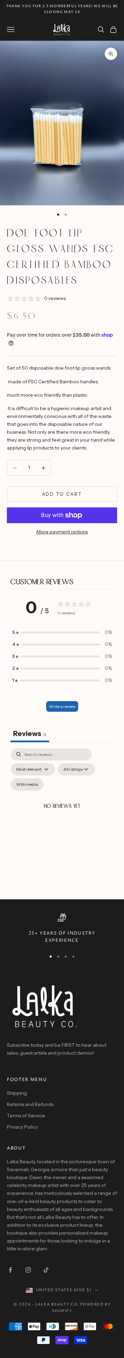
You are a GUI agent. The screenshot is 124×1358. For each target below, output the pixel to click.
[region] (62, 929)
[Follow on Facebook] (10, 1269)
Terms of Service (26, 1116)
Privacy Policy (22, 1127)
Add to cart (62, 494)
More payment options (62, 532)
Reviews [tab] (29, 734)
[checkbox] (27, 784)
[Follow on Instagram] (28, 1269)
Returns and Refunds (30, 1104)
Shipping (17, 1093)
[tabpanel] (62, 815)
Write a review (62, 706)
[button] (62, 632)
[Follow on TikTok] (46, 1269)
